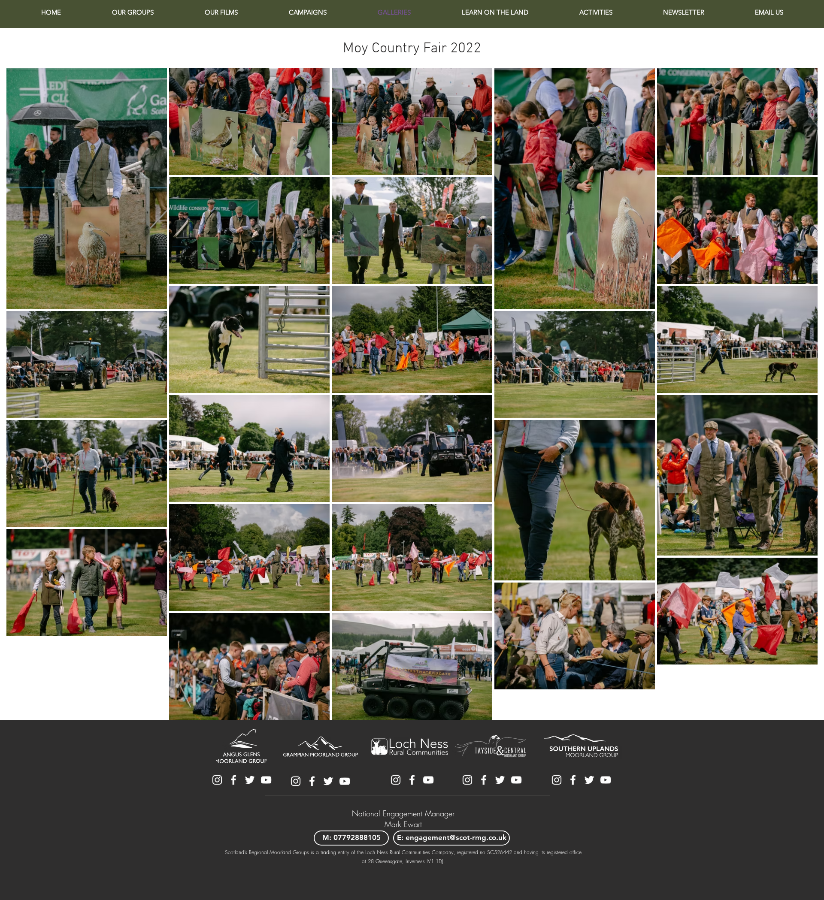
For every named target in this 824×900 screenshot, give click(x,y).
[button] (132, 12)
